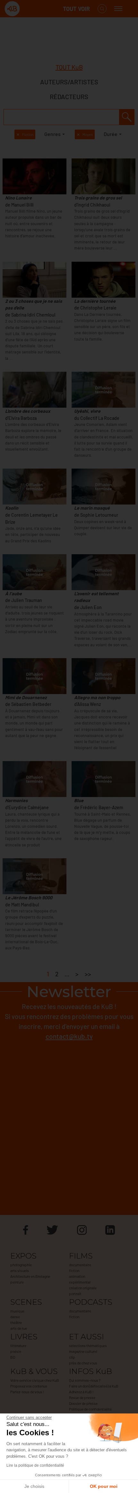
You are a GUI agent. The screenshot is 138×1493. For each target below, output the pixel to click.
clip (72, 1357)
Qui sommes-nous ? (84, 1380)
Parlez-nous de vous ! (27, 1391)
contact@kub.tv (69, 1036)
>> (88, 974)
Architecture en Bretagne (30, 1276)
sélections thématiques (88, 1345)
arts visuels (19, 1270)
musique (17, 1311)
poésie (15, 1351)
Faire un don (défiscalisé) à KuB (93, 1386)
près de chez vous (83, 1363)
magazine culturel (83, 1351)
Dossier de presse (83, 1403)
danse (15, 1316)
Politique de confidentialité (90, 1409)
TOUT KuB (69, 67)
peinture (17, 1282)
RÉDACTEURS (69, 96)
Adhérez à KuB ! (81, 1391)
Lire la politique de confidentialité (35, 1465)
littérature (18, 1345)
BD (12, 1357)
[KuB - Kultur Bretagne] (30, 9)
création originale (83, 1287)
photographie (21, 1264)
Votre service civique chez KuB (34, 1380)
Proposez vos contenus (28, 1386)
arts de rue (18, 1328)
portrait (75, 1293)
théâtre (16, 1322)
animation (77, 1276)
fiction (74, 1270)
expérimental (80, 1282)
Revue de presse (82, 1397)
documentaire (80, 1264)
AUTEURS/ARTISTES (69, 82)
